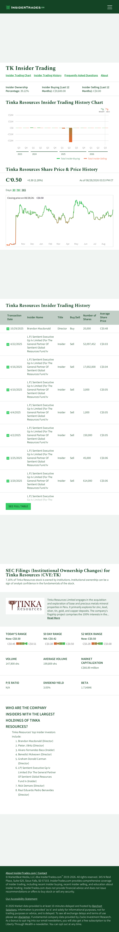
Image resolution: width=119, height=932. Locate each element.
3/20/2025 (16, 481)
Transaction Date (14, 317)
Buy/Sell (75, 318)
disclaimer (24, 917)
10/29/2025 (16, 329)
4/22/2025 (16, 344)
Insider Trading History (48, 76)
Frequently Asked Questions (81, 76)
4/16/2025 (16, 367)
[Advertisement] (59, 38)
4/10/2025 (16, 390)
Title (60, 318)
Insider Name (35, 318)
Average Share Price (105, 317)
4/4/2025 (15, 413)
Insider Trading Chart (18, 76)
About (104, 76)
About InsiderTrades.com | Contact (26, 873)
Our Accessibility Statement (21, 899)
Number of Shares (89, 317)
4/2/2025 (15, 435)
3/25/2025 (16, 458)
